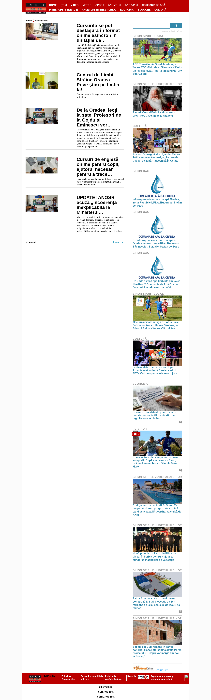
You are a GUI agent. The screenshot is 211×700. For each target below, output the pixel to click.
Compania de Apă (153, 5)
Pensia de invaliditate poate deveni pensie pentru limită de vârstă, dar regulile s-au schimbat (154, 415)
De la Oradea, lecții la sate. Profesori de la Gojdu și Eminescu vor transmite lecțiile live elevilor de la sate (100, 117)
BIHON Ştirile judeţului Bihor (157, 84)
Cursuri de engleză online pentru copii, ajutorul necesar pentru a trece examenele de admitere (98, 167)
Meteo (87, 5)
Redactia (131, 676)
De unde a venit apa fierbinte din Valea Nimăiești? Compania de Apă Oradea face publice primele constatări (156, 284)
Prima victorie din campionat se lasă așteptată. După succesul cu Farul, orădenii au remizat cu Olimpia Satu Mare (155, 462)
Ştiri (64, 5)
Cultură (160, 9)
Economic (127, 9)
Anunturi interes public (99, 9)
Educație (144, 9)
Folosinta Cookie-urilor (68, 677)
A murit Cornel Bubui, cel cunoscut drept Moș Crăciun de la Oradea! (154, 114)
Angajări (131, 5)
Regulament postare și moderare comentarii (162, 677)
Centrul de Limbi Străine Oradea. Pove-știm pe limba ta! (98, 82)
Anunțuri (114, 5)
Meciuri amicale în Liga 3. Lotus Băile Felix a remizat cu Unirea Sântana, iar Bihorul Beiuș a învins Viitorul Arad (156, 325)
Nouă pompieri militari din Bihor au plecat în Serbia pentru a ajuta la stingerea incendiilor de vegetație (154, 556)
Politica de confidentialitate (113, 677)
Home (53, 5)
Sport (99, 5)
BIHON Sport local (148, 36)
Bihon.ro (49, 676)
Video (75, 5)
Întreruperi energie (63, 9)
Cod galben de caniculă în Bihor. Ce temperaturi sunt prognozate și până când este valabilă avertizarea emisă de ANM (157, 510)
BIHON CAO (141, 171)
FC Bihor (140, 428)
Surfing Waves (176, 31)
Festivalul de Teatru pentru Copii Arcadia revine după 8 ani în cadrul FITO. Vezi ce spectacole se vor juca (155, 370)
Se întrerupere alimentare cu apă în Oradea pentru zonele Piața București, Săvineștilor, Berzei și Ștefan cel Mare (156, 243)
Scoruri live (161, 670)
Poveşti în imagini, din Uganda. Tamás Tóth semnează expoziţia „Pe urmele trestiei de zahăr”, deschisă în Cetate (156, 157)
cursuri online (41, 20)
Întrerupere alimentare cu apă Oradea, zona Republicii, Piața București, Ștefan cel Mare (157, 202)
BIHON (29, 20)
